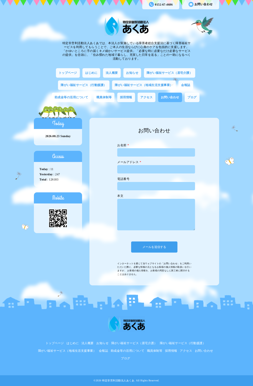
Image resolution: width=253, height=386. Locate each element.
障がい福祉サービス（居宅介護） (170, 72)
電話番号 (123, 178)
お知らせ (132, 72)
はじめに (91, 72)
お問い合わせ (203, 4)
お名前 (123, 145)
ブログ (192, 97)
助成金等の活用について (71, 97)
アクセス (146, 97)
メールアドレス (129, 162)
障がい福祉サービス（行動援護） (84, 85)
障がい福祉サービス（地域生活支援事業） (144, 85)
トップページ (68, 72)
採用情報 (126, 97)
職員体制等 (104, 97)
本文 (120, 195)
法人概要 (112, 72)
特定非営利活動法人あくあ (118, 380)
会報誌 (185, 85)
